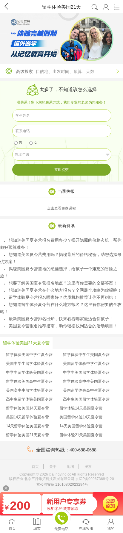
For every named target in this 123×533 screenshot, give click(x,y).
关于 (52, 467)
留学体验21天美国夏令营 (80, 435)
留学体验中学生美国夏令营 (86, 354)
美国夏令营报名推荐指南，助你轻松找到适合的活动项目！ (63, 325)
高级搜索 (67, 71)
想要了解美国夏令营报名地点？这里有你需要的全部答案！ (63, 283)
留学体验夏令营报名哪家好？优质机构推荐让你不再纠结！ (63, 297)
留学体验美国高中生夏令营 (29, 381)
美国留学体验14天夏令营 (80, 417)
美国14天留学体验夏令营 (27, 417)
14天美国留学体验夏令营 (80, 426)
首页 (35, 467)
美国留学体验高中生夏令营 (86, 390)
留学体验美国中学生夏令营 (29, 354)
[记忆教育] (61, 37)
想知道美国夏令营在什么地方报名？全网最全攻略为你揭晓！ (65, 290)
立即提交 (61, 170)
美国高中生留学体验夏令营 (29, 390)
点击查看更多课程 (61, 208)
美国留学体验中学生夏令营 (86, 363)
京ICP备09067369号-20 (94, 479)
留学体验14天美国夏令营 (80, 408)
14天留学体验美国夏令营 (27, 426)
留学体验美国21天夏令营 (27, 435)
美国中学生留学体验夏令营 (29, 363)
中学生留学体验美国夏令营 (29, 372)
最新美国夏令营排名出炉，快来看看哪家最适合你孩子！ (61, 318)
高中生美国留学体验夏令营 (86, 399)
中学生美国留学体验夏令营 (86, 372)
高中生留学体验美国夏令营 (29, 399)
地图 (70, 467)
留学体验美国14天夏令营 (27, 408)
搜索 (88, 467)
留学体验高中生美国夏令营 (86, 381)
